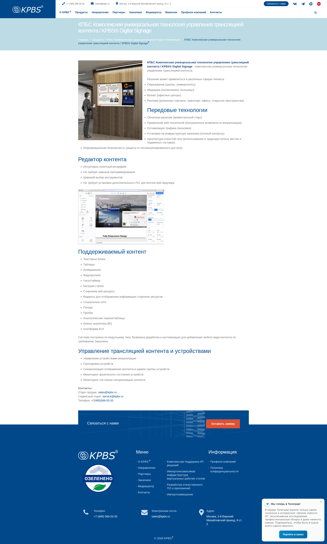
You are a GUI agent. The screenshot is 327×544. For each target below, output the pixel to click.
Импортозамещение (180, 494)
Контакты (216, 12)
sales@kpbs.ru (102, 4)
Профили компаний (193, 12)
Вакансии (171, 12)
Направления (100, 12)
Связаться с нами (276, 3)
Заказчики (144, 480)
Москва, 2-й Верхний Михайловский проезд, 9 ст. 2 (145, 4)
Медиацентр (153, 12)
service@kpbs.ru (113, 396)
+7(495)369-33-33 (102, 400)
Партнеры (119, 12)
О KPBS (65, 12)
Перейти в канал (293, 534)
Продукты (81, 12)
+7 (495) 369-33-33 (75, 4)
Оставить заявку (223, 423)
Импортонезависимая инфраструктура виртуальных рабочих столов (186, 475)
